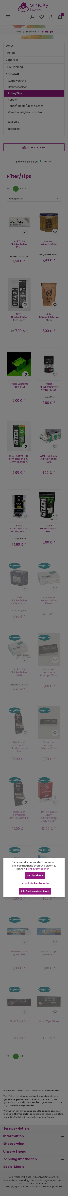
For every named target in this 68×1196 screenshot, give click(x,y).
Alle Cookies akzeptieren (35, 891)
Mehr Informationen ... (38, 868)
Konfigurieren (35, 875)
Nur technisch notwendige (35, 883)
